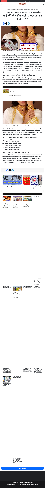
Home (9, 9)
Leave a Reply (22, 468)
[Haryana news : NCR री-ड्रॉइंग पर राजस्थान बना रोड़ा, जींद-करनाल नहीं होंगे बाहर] (27, 198)
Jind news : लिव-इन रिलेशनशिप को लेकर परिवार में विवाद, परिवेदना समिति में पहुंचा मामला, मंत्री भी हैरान (38, 280)
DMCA (36, 484)
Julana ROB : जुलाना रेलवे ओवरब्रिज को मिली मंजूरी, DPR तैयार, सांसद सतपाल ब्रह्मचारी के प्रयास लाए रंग (17, 294)
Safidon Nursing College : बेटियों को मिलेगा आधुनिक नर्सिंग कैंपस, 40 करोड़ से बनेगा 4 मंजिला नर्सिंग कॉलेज (7, 370)
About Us (9, 484)
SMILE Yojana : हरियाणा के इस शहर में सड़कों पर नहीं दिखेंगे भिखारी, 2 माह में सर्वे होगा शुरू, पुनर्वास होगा (38, 370)
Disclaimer (33, 484)
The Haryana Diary (29, 482)
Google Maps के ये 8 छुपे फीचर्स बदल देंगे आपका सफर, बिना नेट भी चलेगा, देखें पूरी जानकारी (7, 383)
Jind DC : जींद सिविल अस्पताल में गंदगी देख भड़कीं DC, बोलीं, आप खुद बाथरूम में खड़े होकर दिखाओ (17, 204)
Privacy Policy (18, 484)
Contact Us (13, 484)
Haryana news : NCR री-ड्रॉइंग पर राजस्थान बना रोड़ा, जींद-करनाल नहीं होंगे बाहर (18, 1)
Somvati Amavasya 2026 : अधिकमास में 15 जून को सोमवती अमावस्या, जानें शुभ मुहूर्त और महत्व (17, 460)
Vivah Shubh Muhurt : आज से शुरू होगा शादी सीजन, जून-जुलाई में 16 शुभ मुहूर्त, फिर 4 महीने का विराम (7, 204)
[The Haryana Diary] (22, 4)
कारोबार (12, 9)
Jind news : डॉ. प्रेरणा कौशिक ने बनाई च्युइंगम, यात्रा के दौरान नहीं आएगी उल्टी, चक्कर (27, 370)
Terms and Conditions (26, 484)
